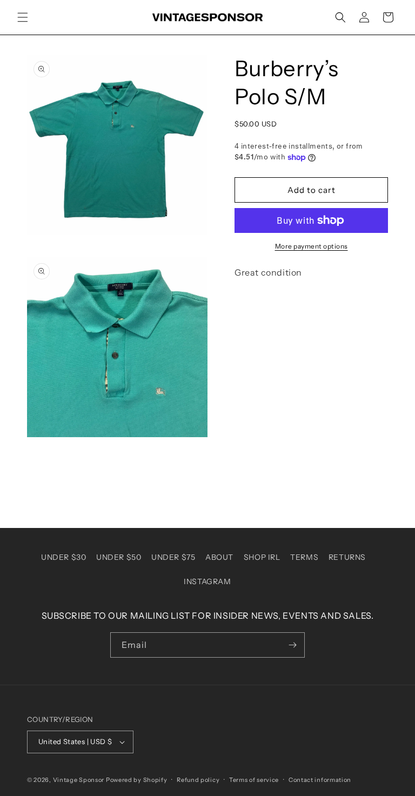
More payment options (311, 246)
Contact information (320, 780)
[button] (23, 17)
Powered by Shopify (137, 780)
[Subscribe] (292, 645)
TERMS (304, 557)
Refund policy (198, 780)
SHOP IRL (262, 557)
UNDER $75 (173, 557)
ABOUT (219, 557)
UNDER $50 (118, 557)
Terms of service (254, 780)
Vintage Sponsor (79, 780)
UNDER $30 (63, 557)
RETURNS (347, 557)
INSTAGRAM (207, 581)
